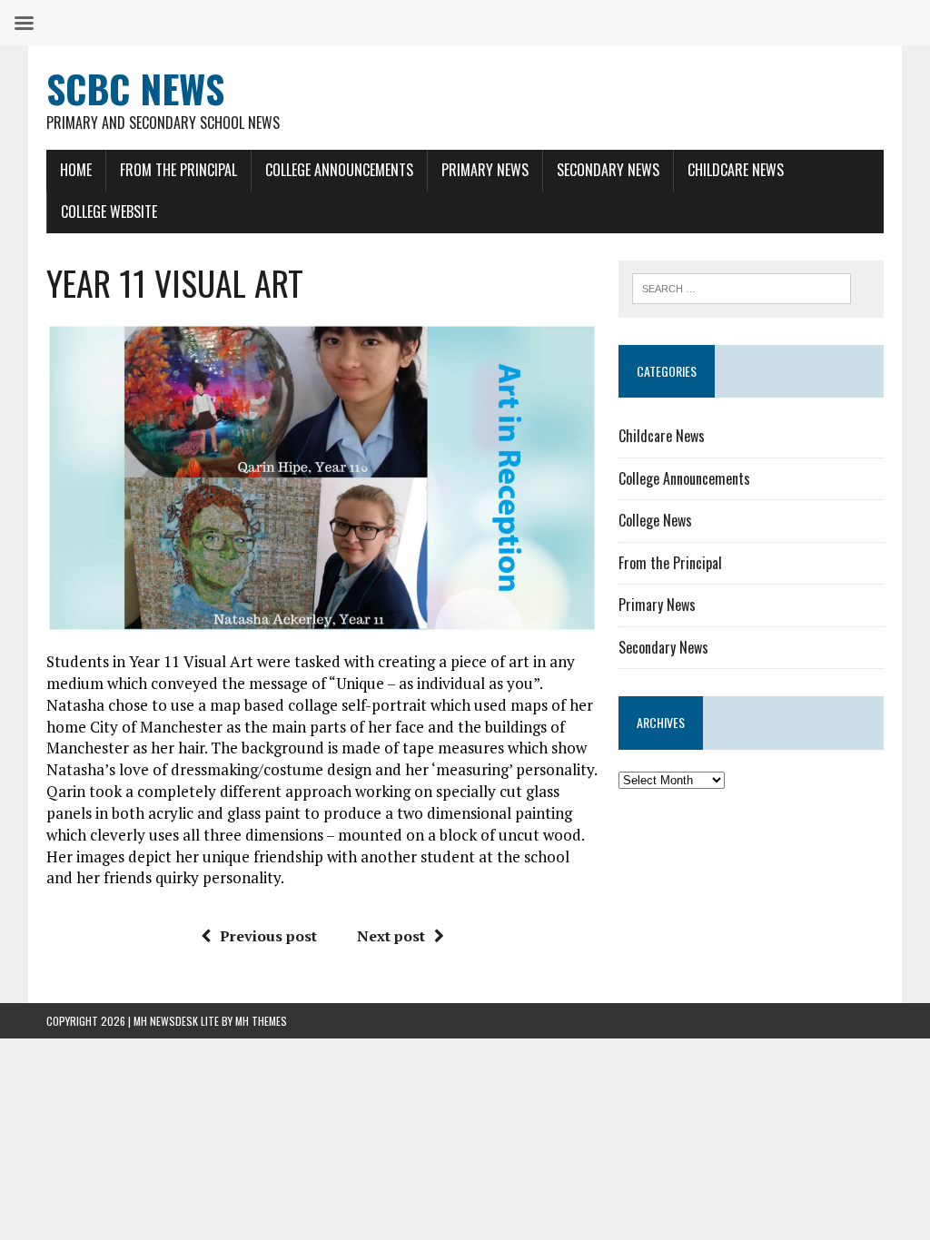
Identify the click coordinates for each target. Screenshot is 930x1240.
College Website (109, 211)
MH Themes (261, 1020)
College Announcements (339, 170)
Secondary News (608, 170)
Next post (391, 936)
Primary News (485, 170)
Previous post (268, 936)
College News (655, 520)
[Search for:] (742, 287)
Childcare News (736, 170)
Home (76, 170)
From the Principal (178, 170)
